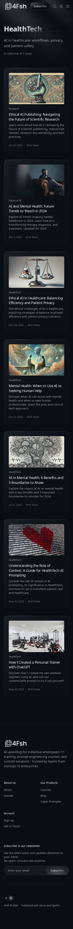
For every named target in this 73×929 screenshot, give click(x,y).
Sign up (9, 820)
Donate (8, 795)
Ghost (42, 905)
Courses (45, 790)
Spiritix (56, 905)
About (8, 790)
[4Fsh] (15, 6)
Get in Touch (12, 826)
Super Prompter (50, 801)
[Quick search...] (55, 6)
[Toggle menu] (67, 6)
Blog (43, 795)
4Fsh (6, 905)
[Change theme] (61, 6)
